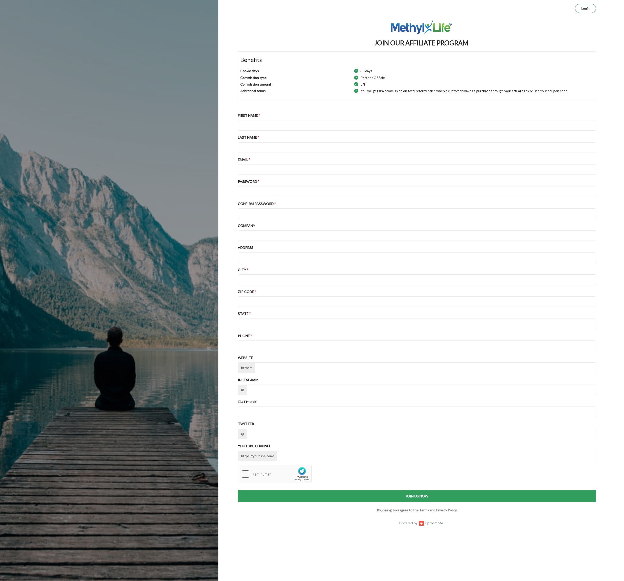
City (242, 270)
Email (243, 159)
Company (246, 225)
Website (245, 358)
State (243, 313)
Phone (244, 336)
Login (585, 8)
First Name (248, 115)
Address (245, 247)
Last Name (247, 137)
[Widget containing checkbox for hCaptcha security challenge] (275, 474)
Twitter (246, 424)
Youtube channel (254, 446)
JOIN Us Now (417, 496)
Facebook (247, 402)
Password (247, 181)
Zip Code (246, 292)
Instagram (248, 380)
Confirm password (256, 204)
